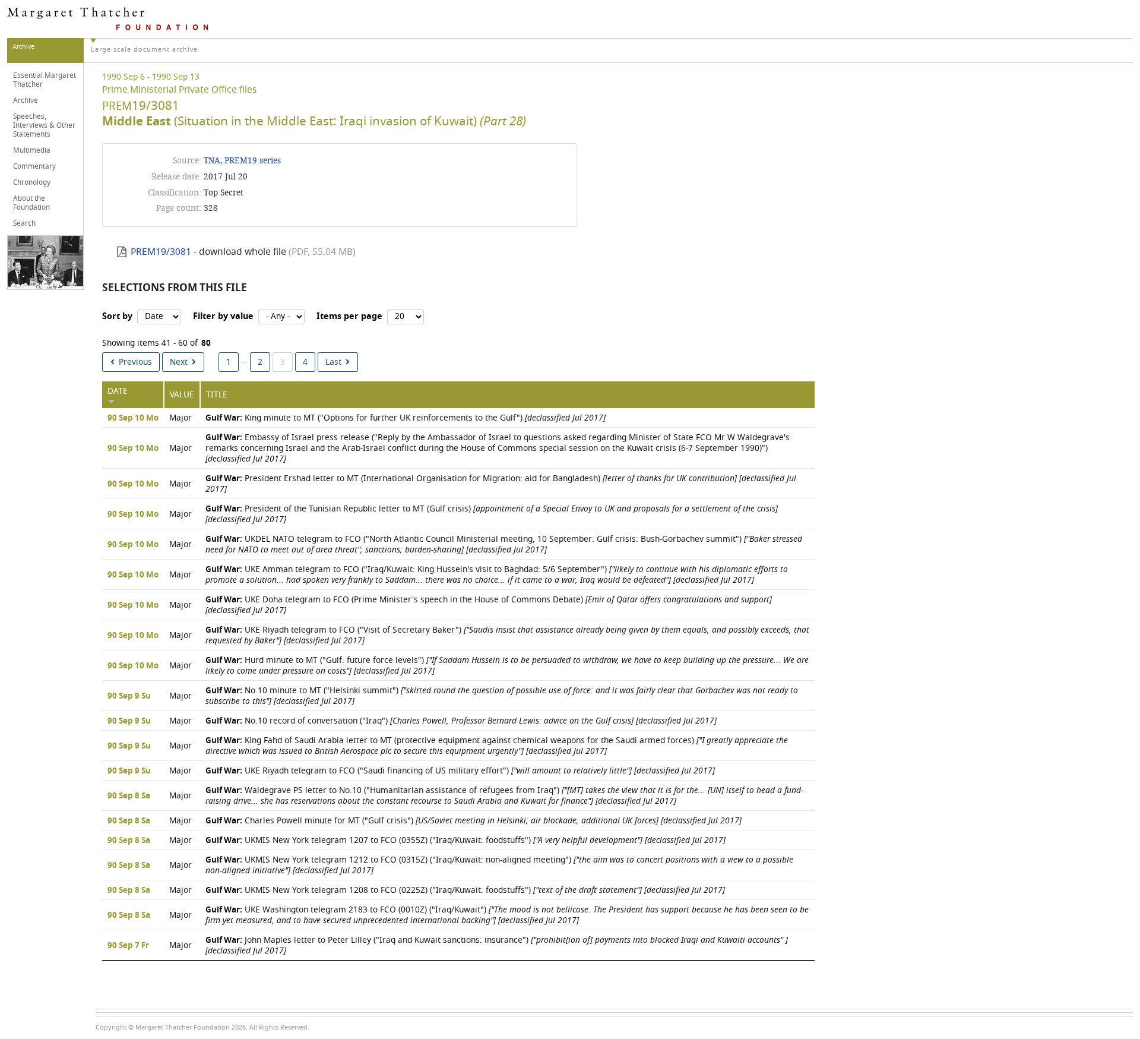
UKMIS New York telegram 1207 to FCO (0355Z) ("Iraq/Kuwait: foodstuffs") (465, 840)
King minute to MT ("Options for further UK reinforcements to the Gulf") (405, 418)
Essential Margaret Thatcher (44, 80)
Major (180, 418)
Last (333, 362)
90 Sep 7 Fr (128, 946)
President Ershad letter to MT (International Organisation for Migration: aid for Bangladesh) (500, 483)
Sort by (117, 316)
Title (216, 395)
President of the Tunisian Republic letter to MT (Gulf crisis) (491, 514)
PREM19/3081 (161, 252)
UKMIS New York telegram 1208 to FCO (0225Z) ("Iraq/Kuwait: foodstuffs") (465, 890)
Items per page (349, 316)
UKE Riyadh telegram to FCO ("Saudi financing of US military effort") (460, 771)
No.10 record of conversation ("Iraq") (461, 721)
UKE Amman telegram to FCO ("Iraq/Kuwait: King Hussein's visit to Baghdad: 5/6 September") (496, 574)
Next (179, 362)
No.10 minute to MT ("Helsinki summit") (501, 696)
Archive (25, 100)
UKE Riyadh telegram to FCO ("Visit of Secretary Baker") (507, 635)
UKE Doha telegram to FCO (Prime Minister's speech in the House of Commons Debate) (488, 605)
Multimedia (31, 150)
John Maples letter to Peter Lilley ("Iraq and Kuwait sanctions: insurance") (496, 945)
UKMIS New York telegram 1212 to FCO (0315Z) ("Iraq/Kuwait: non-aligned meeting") (499, 865)
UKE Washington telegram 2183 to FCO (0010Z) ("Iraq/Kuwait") (507, 915)
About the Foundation (31, 203)
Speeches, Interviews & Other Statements (44, 125)
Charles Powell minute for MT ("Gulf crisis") (473, 820)
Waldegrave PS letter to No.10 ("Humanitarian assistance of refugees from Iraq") (504, 795)
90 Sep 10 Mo (133, 418)
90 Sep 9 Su (129, 696)
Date (117, 391)
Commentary (34, 166)
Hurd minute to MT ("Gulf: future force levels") (507, 665)
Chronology (31, 182)
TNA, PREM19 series (242, 161)
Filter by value (223, 316)
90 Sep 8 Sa (128, 796)
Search (24, 223)
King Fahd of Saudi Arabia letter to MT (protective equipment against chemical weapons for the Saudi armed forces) (496, 745)
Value (182, 395)
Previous (135, 362)
